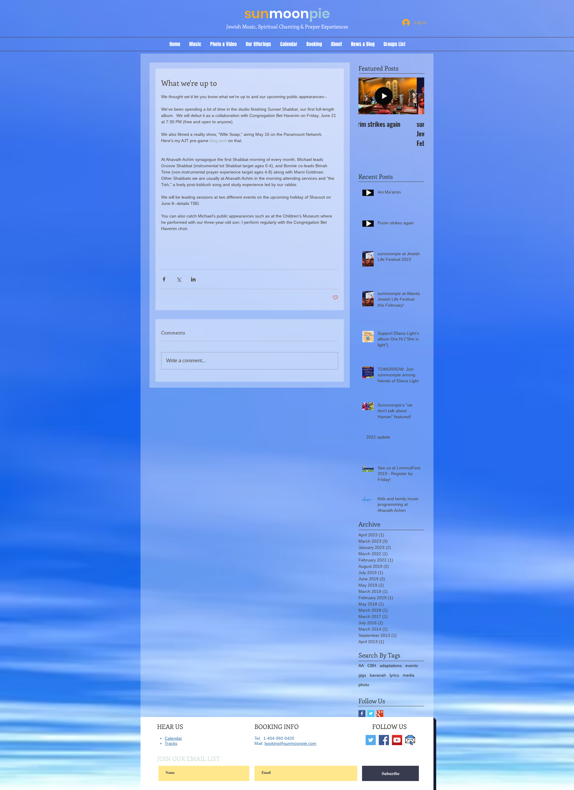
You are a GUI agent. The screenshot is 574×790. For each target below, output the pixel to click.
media (408, 675)
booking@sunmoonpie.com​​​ (290, 743)
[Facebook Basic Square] (361, 713)
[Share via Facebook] (164, 279)
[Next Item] (414, 96)
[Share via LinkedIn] (193, 279)
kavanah (378, 675)
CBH (371, 665)
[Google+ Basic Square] (379, 713)
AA (361, 665)
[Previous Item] (368, 96)
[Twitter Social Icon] (371, 740)
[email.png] (410, 740)
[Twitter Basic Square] (370, 713)
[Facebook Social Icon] (384, 740)
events (411, 665)
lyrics (394, 675)
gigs (362, 675)
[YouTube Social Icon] (397, 740)
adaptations (391, 665)
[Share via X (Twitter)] (178, 279)
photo (363, 684)
